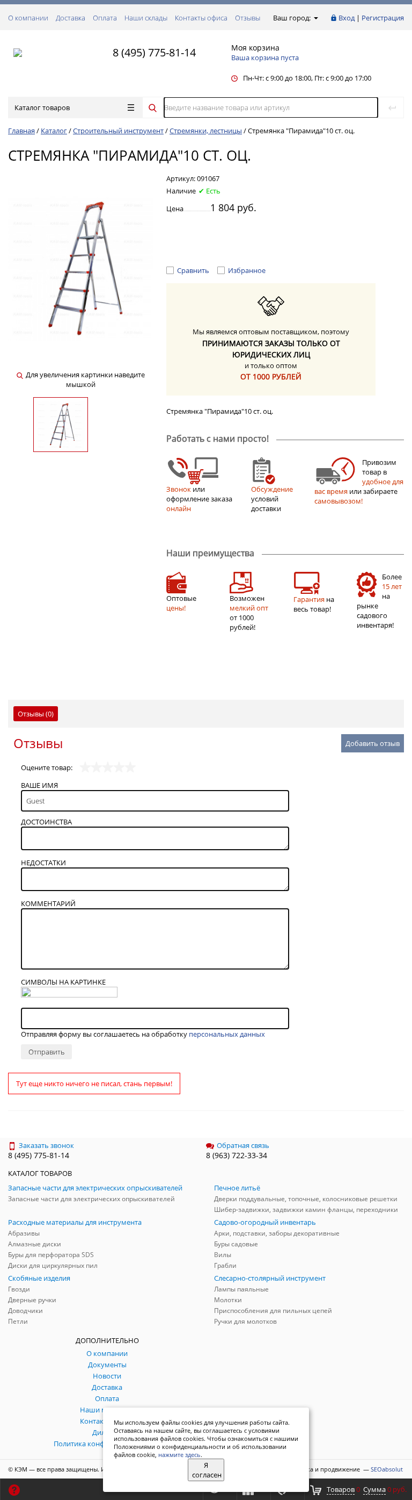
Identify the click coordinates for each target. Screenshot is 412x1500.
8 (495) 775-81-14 (154, 52)
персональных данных (227, 1034)
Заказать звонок (46, 1145)
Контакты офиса (201, 18)
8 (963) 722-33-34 (236, 1155)
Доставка (70, 18)
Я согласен (207, 1470)
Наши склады (145, 18)
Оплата (105, 18)
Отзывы (247, 18)
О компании (28, 18)
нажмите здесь (179, 1455)
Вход (347, 18)
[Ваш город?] (315, 18)
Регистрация (383, 18)
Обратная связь (243, 1145)
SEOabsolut (387, 1469)
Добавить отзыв (372, 743)
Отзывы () (36, 714)
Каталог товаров (42, 107)
